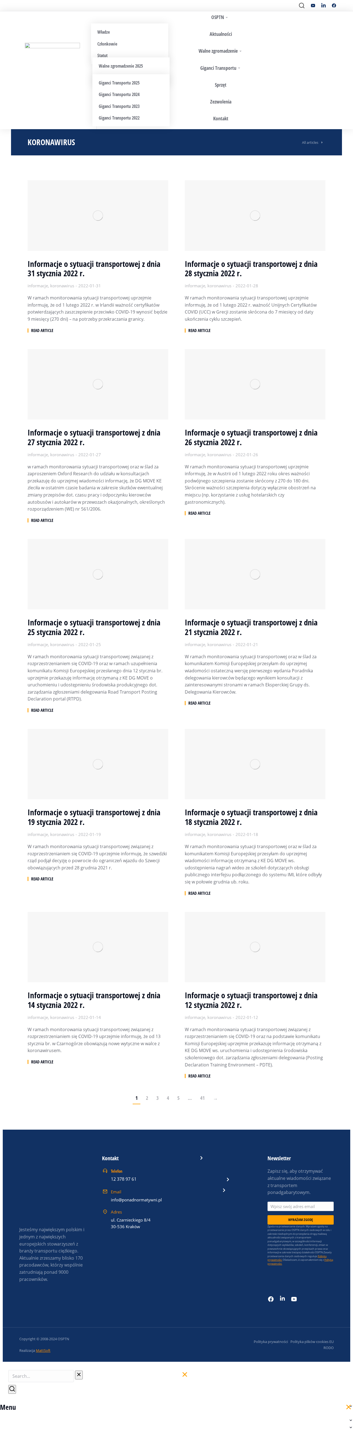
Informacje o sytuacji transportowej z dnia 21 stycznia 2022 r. (251, 627)
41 (202, 1098)
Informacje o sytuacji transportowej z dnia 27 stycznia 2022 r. (94, 437)
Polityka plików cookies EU (312, 1341)
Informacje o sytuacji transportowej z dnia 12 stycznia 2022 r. (251, 1000)
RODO (328, 1347)
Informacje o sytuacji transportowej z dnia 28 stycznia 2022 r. (251, 268)
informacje (38, 285)
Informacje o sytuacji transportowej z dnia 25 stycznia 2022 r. (94, 627)
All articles (310, 142)
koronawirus (62, 285)
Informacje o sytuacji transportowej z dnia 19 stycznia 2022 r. (94, 817)
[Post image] (98, 215)
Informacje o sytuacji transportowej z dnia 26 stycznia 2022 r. (251, 437)
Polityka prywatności (271, 1341)
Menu (8, 1407)
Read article (42, 330)
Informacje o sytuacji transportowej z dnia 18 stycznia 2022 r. (251, 817)
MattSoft (43, 1350)
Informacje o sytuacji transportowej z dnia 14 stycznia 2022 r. (94, 1000)
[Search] (12, 1389)
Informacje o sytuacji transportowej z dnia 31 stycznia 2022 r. (94, 268)
